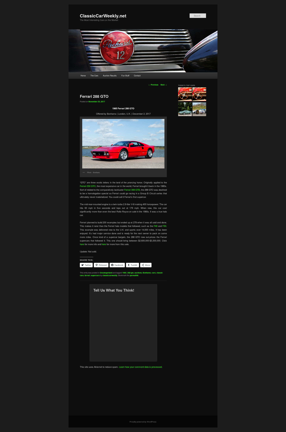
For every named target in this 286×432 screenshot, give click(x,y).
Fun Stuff (125, 75)
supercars (95, 275)
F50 (164, 225)
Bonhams (147, 272)
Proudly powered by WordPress (143, 421)
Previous (153, 84)
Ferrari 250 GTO (88, 186)
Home (83, 75)
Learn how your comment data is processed (140, 366)
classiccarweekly (109, 275)
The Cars (94, 75)
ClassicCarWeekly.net (103, 15)
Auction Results (110, 75)
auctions (138, 272)
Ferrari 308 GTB (132, 189)
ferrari (87, 275)
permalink (134, 275)
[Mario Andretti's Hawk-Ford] (199, 109)
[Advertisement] (143, 393)
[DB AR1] (185, 109)
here (82, 244)
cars (154, 272)
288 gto (130, 272)
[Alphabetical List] (185, 94)
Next (164, 84)
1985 (124, 272)
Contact (137, 75)
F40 (156, 225)
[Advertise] (199, 94)
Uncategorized (106, 272)
